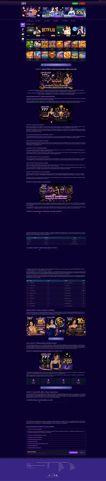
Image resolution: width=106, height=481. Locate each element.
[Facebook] (28, 467)
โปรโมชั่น (23, 31)
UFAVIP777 (23, 26)
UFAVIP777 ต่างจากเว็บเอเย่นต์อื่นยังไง (35, 429)
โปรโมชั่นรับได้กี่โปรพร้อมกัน (33, 445)
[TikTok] (30, 467)
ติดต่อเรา (23, 41)
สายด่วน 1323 (64, 462)
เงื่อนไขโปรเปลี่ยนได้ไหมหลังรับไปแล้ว (34, 448)
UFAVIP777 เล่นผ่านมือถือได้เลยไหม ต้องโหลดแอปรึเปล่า (38, 443)
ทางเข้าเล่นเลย (81, 452)
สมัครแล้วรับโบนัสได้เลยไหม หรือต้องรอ (35, 439)
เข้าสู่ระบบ (38, 35)
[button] (56, 429)
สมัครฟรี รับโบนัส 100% (73, 452)
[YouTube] (32, 467)
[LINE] (27, 467)
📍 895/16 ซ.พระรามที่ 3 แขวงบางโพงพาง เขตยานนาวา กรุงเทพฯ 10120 (73, 468)
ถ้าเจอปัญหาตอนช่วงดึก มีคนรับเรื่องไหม (35, 437)
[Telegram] (33, 467)
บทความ (23, 36)
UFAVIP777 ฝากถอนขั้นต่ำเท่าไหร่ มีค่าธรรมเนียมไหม (37, 435)
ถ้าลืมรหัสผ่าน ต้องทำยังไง (32, 441)
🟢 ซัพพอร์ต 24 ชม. (72, 469)
